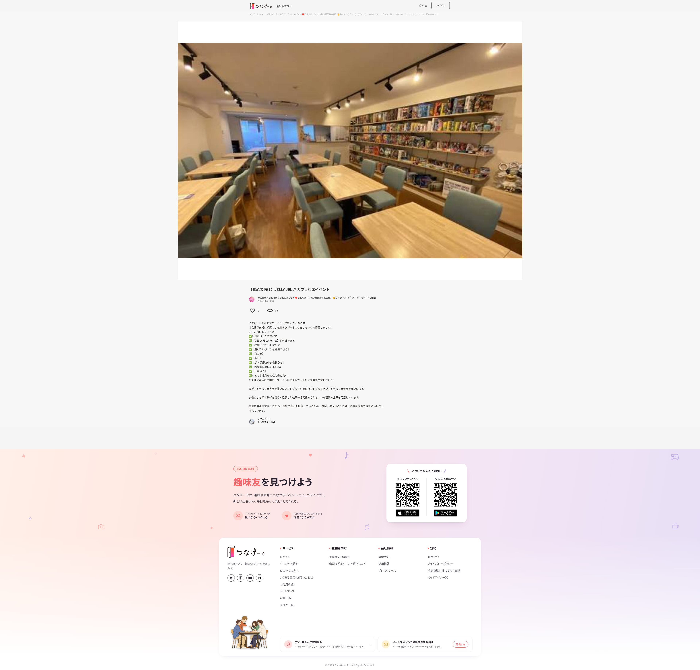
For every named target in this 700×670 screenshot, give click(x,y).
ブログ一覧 (387, 14)
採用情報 (384, 563)
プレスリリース (387, 570)
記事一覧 (285, 598)
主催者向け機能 (339, 557)
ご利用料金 (287, 584)
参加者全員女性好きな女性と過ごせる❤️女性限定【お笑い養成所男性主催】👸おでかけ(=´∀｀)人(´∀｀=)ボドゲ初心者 (322, 14)
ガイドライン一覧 (438, 577)
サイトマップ (287, 591)
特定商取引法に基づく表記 (444, 570)
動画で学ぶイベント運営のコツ (347, 563)
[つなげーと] (246, 552)
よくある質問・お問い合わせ (296, 577)
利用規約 (433, 557)
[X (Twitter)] (231, 578)
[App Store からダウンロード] (407, 513)
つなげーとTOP (256, 14)
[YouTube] (250, 578)
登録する (460, 644)
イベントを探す (289, 563)
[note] (259, 578)
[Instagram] (240, 578)
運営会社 (384, 557)
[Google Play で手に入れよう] (445, 513)
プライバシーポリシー (441, 563)
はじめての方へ (289, 570)
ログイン (440, 5)
